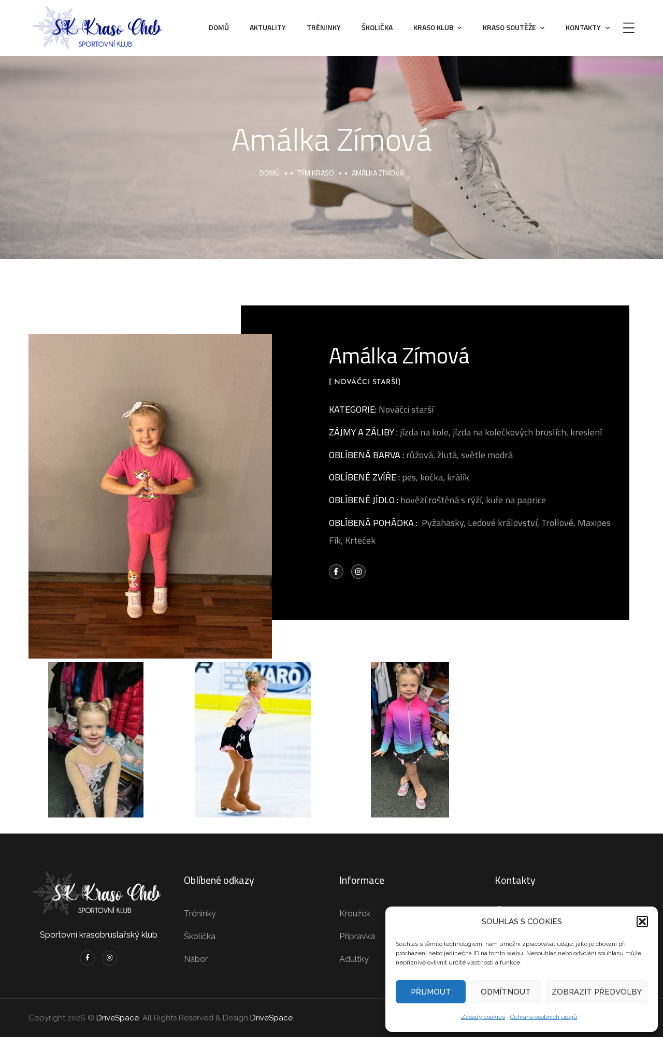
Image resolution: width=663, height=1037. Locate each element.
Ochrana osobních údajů (543, 1016)
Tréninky (324, 27)
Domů (219, 27)
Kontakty (583, 27)
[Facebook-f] (336, 571)
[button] (642, 921)
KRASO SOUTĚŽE (509, 27)
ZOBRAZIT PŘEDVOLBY (597, 992)
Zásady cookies (483, 1016)
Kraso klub (433, 27)
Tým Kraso (315, 172)
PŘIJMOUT (431, 992)
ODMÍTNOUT (506, 992)
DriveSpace (117, 1018)
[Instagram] (358, 571)
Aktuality (268, 27)
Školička (377, 27)
